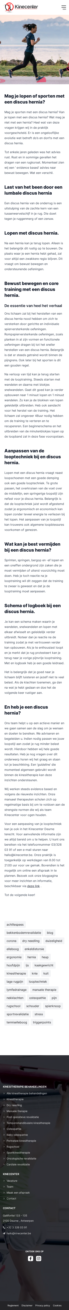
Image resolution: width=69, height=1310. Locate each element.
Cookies (57, 1305)
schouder (32, 1006)
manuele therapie (44, 990)
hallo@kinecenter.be (19, 1233)
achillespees (15, 924)
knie (35, 973)
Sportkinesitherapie (18, 1152)
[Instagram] (38, 1258)
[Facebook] (30, 1258)
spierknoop (53, 1006)
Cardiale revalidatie (18, 1164)
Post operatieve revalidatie (23, 1117)
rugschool (13, 1006)
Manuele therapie (17, 1111)
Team (10, 1186)
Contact (11, 1198)
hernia (31, 957)
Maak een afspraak (18, 1192)
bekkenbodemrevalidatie (24, 932)
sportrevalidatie (18, 1014)
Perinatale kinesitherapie (21, 1140)
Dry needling (14, 1105)
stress (39, 1014)
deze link (33, 886)
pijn (54, 998)
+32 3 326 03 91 (17, 1227)
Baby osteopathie (17, 1134)
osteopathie (37, 998)
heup (45, 957)
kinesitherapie (16, 973)
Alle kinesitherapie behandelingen (27, 1093)
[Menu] (63, 7)
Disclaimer (27, 1305)
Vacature (12, 1180)
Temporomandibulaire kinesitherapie (28, 1122)
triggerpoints (42, 1022)
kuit (46, 973)
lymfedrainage (16, 990)
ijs (27, 965)
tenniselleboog (17, 1022)
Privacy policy (42, 1305)
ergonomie (14, 957)
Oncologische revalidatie (21, 1158)
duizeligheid (53, 941)
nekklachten (15, 998)
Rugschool (13, 1146)
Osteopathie (14, 1128)
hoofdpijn (13, 965)
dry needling (31, 941)
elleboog (13, 949)
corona (11, 941)
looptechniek (38, 981)
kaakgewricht (44, 965)
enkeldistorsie (34, 949)
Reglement (13, 1305)
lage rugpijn (15, 981)
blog (50, 932)
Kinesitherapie (15, 1099)
